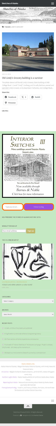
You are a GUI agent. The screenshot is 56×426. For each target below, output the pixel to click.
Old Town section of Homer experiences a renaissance (21, 339)
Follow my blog (39, 207)
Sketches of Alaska (10, 3)
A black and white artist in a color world (17, 285)
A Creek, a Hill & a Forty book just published (18, 328)
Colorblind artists (8, 282)
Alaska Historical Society (9, 366)
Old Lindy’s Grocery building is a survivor (22, 77)
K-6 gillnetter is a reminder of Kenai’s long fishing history (22, 334)
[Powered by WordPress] (21, 415)
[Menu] (52, 3)
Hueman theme (38, 415)
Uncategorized (21, 282)
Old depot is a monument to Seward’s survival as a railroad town (25, 353)
